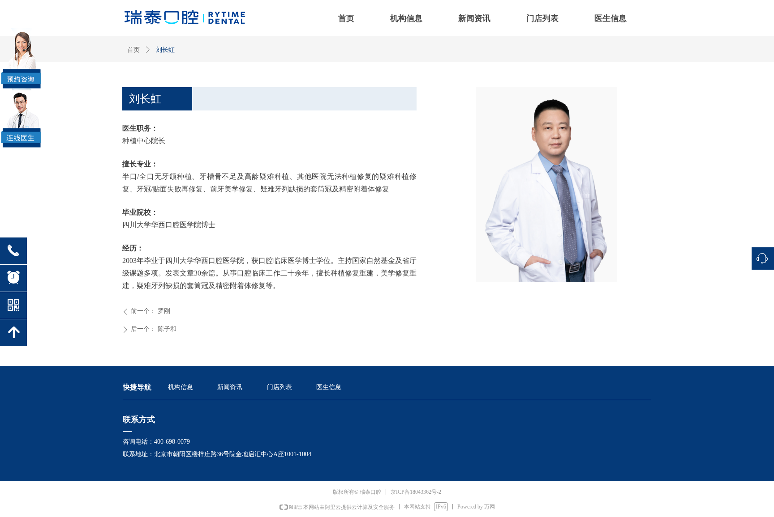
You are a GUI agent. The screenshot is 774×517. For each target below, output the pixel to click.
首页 (133, 50)
